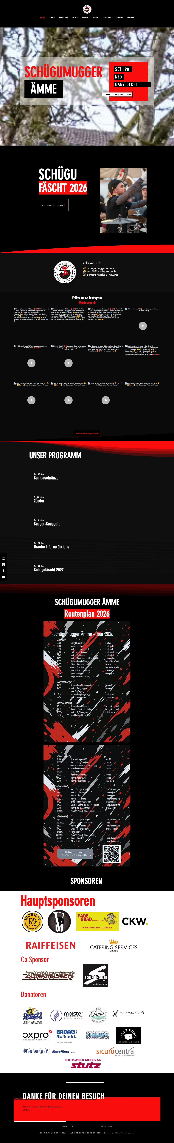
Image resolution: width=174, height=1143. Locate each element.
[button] (47, 478)
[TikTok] (3, 564)
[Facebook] (3, 571)
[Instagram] (3, 558)
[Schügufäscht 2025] (84, 241)
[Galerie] (89, 241)
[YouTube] (3, 577)
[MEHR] (45, 227)
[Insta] (86, 241)
